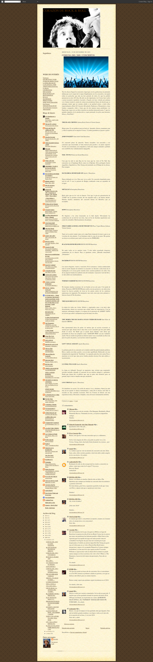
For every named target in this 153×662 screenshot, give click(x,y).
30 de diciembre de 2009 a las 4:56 (76, 429)
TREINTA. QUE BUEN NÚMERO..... (52, 579)
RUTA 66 (45, 97)
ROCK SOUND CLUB (48, 93)
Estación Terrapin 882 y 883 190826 (52, 139)
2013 (46, 529)
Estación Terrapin (50, 137)
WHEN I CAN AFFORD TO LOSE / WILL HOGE (52, 618)
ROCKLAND (49, 364)
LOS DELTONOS (47, 90)
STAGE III (48, 189)
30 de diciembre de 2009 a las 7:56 (76, 495)
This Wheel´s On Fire (50, 272)
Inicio (87, 628)
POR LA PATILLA (51, 584)
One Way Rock (49, 455)
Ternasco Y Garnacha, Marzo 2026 (50, 170)
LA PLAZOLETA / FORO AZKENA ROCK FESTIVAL (50, 85)
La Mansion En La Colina (52, 395)
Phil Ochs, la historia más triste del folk (51, 452)
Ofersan (71, 409)
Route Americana (50, 508)
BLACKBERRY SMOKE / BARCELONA (52, 594)
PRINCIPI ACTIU (50, 503)
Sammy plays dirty (50, 236)
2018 (46, 518)
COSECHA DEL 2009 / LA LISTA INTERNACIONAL (52, 570)
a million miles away (50, 417)
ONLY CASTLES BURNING (50, 373)
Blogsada (47, 149)
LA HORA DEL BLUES (49, 83)
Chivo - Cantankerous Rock (51, 445)
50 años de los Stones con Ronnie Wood (51, 178)
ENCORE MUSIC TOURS (49, 79)
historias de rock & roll (51, 344)
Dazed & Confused (50, 265)
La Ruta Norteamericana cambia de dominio (51, 319)
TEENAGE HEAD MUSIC (50, 106)
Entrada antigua (105, 628)
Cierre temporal (49, 366)
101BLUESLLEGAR (50, 413)
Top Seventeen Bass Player (51, 125)
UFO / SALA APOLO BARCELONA (51, 623)
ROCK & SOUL (49, 241)
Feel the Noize (49, 399)
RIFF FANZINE (47, 92)
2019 (46, 516)
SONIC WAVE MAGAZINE (50, 102)
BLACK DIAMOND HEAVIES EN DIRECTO (51, 549)
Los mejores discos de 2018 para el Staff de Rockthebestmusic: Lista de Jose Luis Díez (51, 260)
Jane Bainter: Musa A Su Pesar (51, 436)
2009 (46, 537)
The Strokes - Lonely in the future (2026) (51, 120)
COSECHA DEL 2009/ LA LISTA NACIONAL (52, 543)
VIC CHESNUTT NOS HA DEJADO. (52, 563)
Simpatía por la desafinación (49, 449)
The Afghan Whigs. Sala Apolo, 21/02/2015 (51, 401)
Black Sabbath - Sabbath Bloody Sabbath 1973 (51, 212)
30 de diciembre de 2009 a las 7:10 (76, 457)
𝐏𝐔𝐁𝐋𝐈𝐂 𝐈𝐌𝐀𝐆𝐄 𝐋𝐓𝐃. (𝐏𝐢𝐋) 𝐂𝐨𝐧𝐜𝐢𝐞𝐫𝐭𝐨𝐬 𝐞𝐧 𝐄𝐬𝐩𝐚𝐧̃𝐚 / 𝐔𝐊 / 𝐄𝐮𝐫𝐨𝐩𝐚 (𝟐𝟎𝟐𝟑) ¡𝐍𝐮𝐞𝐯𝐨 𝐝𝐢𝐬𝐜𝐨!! (51, 193)
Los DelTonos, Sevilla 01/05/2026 (50, 163)
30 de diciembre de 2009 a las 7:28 (76, 473)
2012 (46, 531)
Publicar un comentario (69, 624)
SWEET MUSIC (49, 389)
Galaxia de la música (51, 275)
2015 (46, 524)
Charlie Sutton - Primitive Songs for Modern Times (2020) (51, 231)
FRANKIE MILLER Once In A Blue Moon (52, 430)
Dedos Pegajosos (49, 469)
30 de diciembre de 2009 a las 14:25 (77, 604)
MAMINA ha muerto (50, 342)
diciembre (49, 539)
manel (56, 639)
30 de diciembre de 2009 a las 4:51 (76, 420)
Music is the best (49, 161)
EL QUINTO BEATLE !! (51, 285)
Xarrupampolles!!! (50, 409)
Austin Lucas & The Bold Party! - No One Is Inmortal (52, 219)
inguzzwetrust (48, 478)
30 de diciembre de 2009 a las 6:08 (76, 444)
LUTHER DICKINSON (52, 582)
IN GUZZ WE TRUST (51, 476)
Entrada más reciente (68, 628)
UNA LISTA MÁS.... (51, 586)
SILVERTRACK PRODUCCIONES (47, 99)
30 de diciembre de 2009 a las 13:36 (77, 565)
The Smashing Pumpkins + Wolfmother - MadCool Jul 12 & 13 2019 (51, 250)
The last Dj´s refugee (50, 124)
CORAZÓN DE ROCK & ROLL (64, 10)
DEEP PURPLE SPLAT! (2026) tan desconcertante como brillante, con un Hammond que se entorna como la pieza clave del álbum (51, 154)
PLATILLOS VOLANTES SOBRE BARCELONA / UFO (52, 627)
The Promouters (49, 323)
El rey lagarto (73, 433)
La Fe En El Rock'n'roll (50, 406)
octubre (48, 633)
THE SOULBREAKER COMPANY (52, 575)
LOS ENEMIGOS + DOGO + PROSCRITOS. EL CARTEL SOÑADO (52, 472)
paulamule (72, 609)
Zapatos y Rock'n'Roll (51, 505)
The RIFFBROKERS (50, 370)
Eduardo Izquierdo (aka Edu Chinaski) (81, 424)
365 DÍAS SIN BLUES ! (51, 414)
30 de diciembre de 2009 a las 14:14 (77, 587)
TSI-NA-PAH (48, 349)
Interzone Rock (49, 360)
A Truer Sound (49, 330)
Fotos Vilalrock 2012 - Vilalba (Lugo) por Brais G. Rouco (52, 465)
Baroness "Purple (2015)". (51, 362)
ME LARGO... (49, 561)
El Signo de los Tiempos (51, 204)
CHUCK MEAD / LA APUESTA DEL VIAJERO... (51, 589)
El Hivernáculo (49, 440)
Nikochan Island (49, 229)
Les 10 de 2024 (48, 187)
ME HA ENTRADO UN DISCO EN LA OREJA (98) (52, 225)
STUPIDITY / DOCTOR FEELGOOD (52, 608)
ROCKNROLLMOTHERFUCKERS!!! (52, 175)
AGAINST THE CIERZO (52, 428)
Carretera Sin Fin (50, 485)
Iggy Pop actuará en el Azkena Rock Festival (50, 200)
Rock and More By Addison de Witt (50, 129)
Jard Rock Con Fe (49, 457)
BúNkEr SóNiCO (49, 181)
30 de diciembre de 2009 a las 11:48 (77, 525)
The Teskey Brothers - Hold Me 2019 (52, 243)
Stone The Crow (49, 336)
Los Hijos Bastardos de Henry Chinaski (51, 216)
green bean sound (50, 223)
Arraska (71, 530)
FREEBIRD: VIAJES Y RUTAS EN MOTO (51, 167)
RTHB (71, 569)
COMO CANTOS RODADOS (50, 283)
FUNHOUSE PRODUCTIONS (50, 81)
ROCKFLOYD (49, 312)
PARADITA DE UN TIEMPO (50, 314)
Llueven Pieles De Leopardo (50, 355)
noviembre (49, 631)
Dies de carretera (50, 185)
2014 (46, 526)
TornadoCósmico (49, 210)
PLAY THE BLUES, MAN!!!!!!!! (51, 598)
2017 (46, 520)
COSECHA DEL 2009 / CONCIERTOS (52, 554)
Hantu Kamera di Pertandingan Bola (49, 419)
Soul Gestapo (46, 104)
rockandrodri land (50, 271)
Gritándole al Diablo (50, 405)
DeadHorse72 (49, 460)
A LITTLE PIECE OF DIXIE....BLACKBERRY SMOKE (53, 612)
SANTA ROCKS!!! (51, 566)
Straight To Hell (49, 247)
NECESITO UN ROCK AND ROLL (51, 381)
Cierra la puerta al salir (51, 481)
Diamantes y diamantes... (51, 346)
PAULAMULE (49, 340)
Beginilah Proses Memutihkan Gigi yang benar (52, 376)
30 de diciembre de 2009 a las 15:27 (77, 620)
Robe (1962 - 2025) (50, 183)
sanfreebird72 (49, 491)
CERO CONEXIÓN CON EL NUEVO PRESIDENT (51, 292)
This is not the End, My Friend (50, 238)
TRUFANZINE (47, 109)
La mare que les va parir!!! (51, 410)
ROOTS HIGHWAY (48, 95)
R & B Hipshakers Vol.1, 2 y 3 (52, 425)
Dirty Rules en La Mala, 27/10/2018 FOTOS (51, 267)
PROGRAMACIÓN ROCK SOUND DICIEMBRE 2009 (52, 603)
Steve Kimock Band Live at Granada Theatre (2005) (52, 487)
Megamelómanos (49, 497)
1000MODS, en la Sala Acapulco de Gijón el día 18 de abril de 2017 (52, 326)
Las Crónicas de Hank (51, 434)
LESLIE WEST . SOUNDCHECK (49, 351)
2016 (46, 522)
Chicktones (46, 78)
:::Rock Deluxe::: (50, 198)
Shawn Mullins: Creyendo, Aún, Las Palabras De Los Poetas (51, 385)
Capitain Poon (49, 500)
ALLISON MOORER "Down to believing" (52, 391)
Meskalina (48, 462)
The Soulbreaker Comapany (50, 107)
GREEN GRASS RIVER (51, 368)
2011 (46, 533)
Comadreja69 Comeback (52, 423)
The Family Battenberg (50, 146)
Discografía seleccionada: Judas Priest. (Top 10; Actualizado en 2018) (51, 278)
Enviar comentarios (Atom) (78, 632)
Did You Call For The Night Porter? (52, 206)
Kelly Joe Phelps (49, 441)
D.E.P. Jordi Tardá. (49, 396)
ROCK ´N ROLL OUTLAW (50, 289)
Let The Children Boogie (51, 357)
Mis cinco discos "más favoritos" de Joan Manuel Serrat (51, 133)
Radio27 (47, 444)
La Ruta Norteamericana (52, 317)
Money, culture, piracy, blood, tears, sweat (50, 308)
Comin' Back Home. (50, 338)
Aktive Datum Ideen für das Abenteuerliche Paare (52, 332)
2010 (46, 535)
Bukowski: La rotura (50, 482)
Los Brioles (46, 88)
